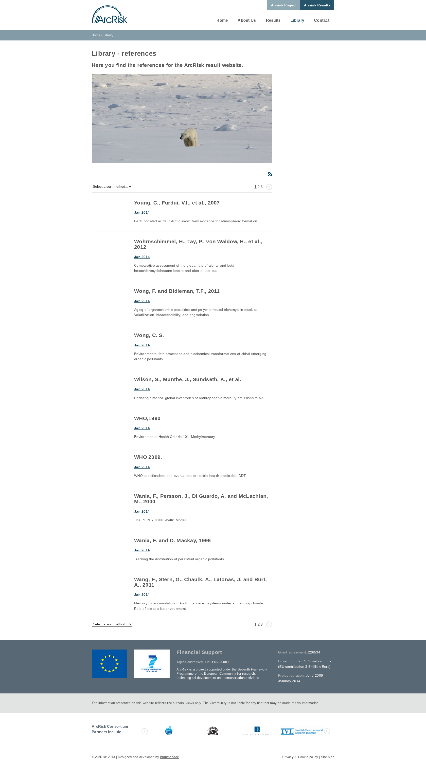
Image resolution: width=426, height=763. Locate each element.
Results (273, 20)
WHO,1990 (147, 418)
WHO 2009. (148, 457)
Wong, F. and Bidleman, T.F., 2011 (177, 291)
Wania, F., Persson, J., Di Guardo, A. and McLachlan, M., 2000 (201, 498)
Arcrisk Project (284, 5)
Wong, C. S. (149, 335)
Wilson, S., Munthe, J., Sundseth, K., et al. (187, 379)
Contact (321, 20)
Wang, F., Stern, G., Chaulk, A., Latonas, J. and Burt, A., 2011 (200, 582)
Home (222, 20)
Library (297, 20)
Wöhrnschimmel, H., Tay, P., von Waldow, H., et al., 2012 (198, 244)
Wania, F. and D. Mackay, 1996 (172, 540)
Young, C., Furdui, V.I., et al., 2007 (177, 202)
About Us (247, 20)
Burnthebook (169, 757)
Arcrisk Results (317, 5)
